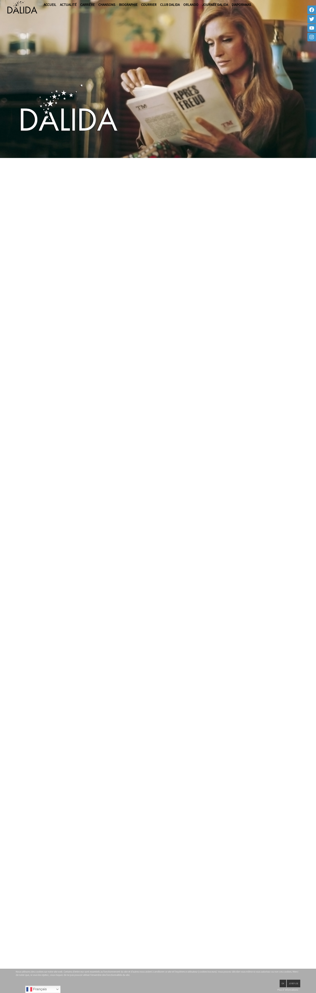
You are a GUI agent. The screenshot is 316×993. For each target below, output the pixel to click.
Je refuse (293, 983)
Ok (283, 983)
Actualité (68, 4)
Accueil (50, 4)
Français (39, 989)
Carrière (87, 4)
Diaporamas (241, 4)
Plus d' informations (287, 989)
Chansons (106, 4)
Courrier (149, 4)
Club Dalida (170, 4)
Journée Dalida (215, 4)
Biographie (128, 4)
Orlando (190, 4)
